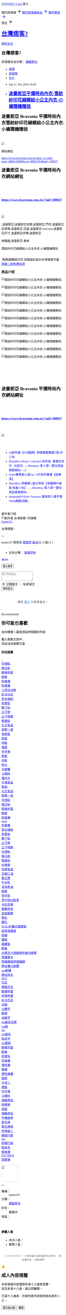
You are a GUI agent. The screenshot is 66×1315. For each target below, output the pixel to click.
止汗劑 (5, 712)
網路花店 (7, 987)
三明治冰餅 (8, 690)
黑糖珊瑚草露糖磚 (13, 961)
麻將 (4, 1078)
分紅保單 (7, 904)
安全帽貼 (7, 698)
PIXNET (17, 1256)
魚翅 (4, 786)
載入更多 (7, 566)
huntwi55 (6, 521)
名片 (12, 78)
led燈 (4, 1026)
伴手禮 (5, 751)
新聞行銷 (7, 1143)
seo (3, 1139)
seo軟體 (6, 970)
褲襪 (4, 1069)
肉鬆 (4, 742)
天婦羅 (5, 769)
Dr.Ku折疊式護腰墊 (13, 926)
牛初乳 (5, 882)
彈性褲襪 (7, 1073)
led (3, 1030)
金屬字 (5, 1017)
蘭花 (4, 922)
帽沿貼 (5, 668)
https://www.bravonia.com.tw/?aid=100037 (31, 200)
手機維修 (7, 1117)
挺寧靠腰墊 (8, 931)
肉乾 (4, 760)
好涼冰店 (7, 694)
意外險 (5, 895)
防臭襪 (5, 685)
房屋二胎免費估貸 (13, 264)
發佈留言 (7, 588)
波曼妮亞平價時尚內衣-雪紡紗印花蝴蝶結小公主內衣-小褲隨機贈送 (36, 100)
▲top (4, 559)
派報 (4, 1004)
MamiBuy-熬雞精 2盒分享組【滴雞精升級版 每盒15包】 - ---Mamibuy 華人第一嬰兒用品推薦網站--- (35, 488)
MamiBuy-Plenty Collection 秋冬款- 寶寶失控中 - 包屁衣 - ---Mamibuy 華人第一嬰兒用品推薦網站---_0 (36, 466)
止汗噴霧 (7, 716)
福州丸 (5, 778)
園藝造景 (7, 909)
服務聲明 (39, 1259)
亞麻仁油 (7, 873)
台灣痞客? (14, 33)
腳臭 (4, 676)
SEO (4, 978)
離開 (21, 1307)
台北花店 (7, 1000)
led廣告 (6, 1034)
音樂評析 (30, 552)
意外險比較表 (10, 900)
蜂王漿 (5, 878)
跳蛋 (4, 1109)
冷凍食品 (7, 782)
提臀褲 (5, 1159)
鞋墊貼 (5, 720)
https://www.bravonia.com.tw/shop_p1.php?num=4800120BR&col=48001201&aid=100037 (29, 160)
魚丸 (4, 764)
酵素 (4, 891)
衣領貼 (5, 663)
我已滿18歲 (9, 1307)
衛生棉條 (7, 1126)
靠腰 (4, 935)
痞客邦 (27, 542)
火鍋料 (5, 773)
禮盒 (4, 747)
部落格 (13, 73)
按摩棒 (5, 1104)
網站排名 (7, 974)
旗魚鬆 (5, 734)
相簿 (12, 69)
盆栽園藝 (7, 913)
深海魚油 (7, 887)
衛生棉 (5, 1122)
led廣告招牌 (9, 1022)
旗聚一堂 (7, 729)
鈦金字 (5, 1038)
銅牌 (4, 1013)
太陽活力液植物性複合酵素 (19, 952)
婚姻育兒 (31, 61)
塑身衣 (5, 1147)
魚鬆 (4, 738)
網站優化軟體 (10, 966)
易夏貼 (5, 703)
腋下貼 (5, 707)
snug (4, 821)
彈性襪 (5, 1065)
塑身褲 (5, 1152)
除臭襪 (5, 681)
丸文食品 (7, 725)
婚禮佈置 (7, 991)
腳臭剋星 (7, 672)
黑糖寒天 (7, 957)
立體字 (5, 1009)
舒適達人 (7, 1131)
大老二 (5, 1082)
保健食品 (7, 869)
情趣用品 (7, 1100)
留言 (35, 542)
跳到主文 (7, 43)
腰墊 (4, 939)
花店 (4, 982)
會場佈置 (7, 995)
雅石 (4, 917)
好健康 (5, 865)
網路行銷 (7, 1135)
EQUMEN (7, 1155)
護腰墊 (5, 944)
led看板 (6, 1043)
